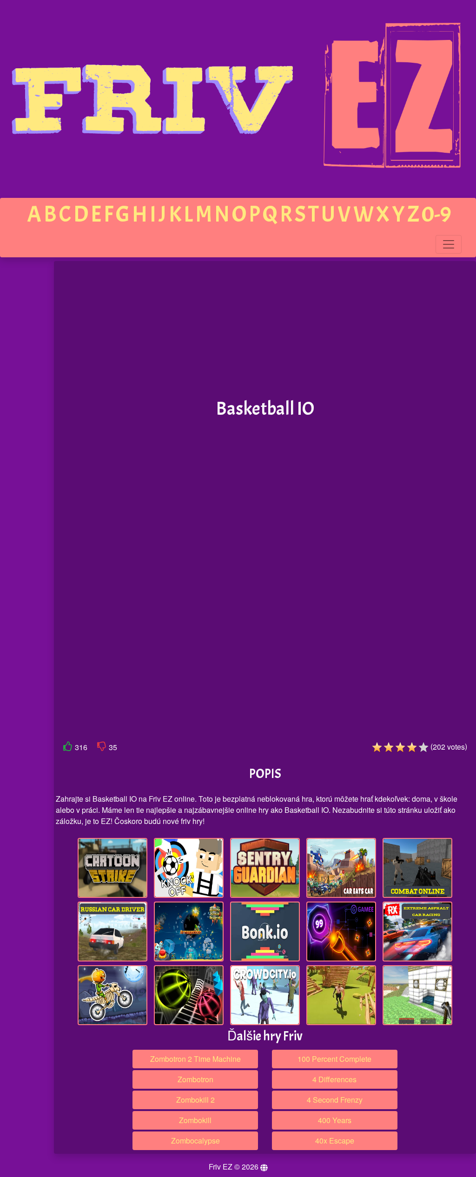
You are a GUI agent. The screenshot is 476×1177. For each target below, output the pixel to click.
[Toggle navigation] (449, 244)
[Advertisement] (265, 330)
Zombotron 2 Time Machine (195, 1058)
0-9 (436, 214)
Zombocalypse (195, 1140)
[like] (68, 748)
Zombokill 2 (195, 1099)
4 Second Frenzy (335, 1099)
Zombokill (195, 1120)
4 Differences (334, 1079)
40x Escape (334, 1140)
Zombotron (195, 1079)
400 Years (334, 1120)
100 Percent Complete (334, 1058)
